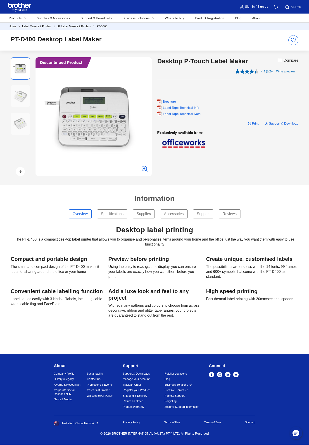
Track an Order (132, 384)
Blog (238, 18)
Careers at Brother (98, 390)
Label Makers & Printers (37, 26)
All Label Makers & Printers (74, 26)
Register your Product (136, 390)
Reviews (230, 214)
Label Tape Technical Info (181, 107)
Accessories (174, 214)
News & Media (63, 399)
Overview (80, 214)
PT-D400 (102, 26)
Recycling (170, 401)
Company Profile (64, 373)
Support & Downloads (96, 18)
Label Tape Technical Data (182, 114)
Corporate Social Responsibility (64, 392)
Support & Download (283, 123)
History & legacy (64, 379)
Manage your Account (136, 379)
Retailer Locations (175, 373)
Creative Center (174, 390)
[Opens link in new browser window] (184, 143)
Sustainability (95, 373)
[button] (20, 171)
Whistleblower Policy (99, 395)
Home (12, 26)
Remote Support (174, 395)
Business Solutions (176, 384)
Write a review (285, 71)
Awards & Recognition (67, 384)
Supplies (144, 214)
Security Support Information (181, 406)
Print (255, 123)
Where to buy (174, 18)
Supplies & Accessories (53, 18)
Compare (290, 60)
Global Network (84, 423)
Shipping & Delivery (135, 395)
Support (203, 214)
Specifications (112, 214)
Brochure (169, 101)
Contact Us (93, 379)
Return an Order (133, 401)
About (256, 18)
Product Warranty (133, 406)
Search (296, 7)
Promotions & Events (99, 384)
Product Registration (209, 18)
